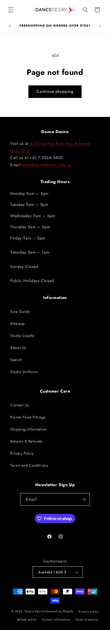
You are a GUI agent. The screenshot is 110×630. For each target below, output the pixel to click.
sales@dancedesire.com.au (47, 165)
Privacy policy (88, 611)
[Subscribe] (84, 499)
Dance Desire (34, 611)
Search (16, 360)
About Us (18, 348)
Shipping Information (28, 429)
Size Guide (20, 311)
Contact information (56, 619)
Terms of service (86, 619)
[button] (11, 10)
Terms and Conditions (29, 465)
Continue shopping (55, 91)
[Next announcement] (100, 26)
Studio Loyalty (22, 335)
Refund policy (27, 619)
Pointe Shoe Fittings (28, 417)
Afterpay (17, 323)
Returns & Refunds (26, 441)
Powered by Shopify (59, 611)
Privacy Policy (22, 453)
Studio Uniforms (24, 372)
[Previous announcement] (9, 26)
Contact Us (19, 405)
